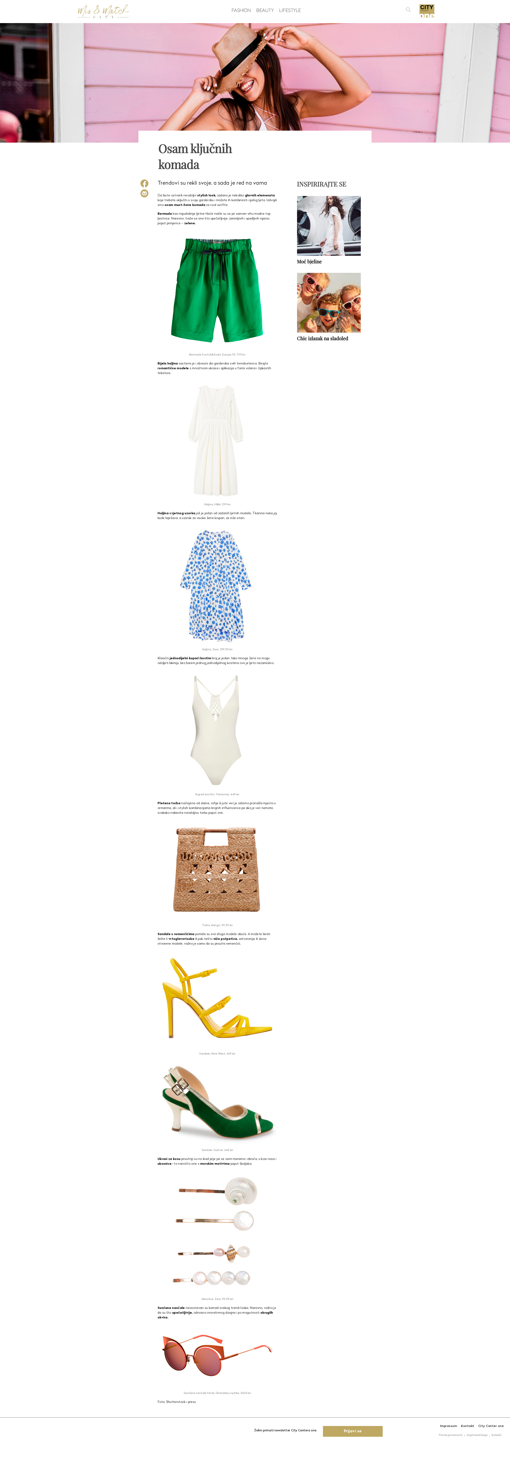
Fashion (241, 10)
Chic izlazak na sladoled (322, 338)
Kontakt (467, 1426)
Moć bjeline (309, 261)
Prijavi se (353, 1431)
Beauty (265, 10)
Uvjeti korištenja (477, 1435)
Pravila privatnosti (450, 1435)
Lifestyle (290, 10)
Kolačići (496, 1435)
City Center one (491, 1426)
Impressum (448, 1426)
